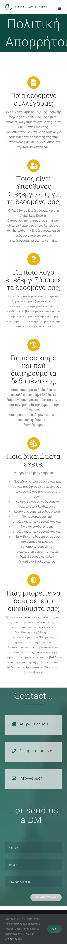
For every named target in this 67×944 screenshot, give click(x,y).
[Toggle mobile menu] (60, 8)
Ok (54, 928)
